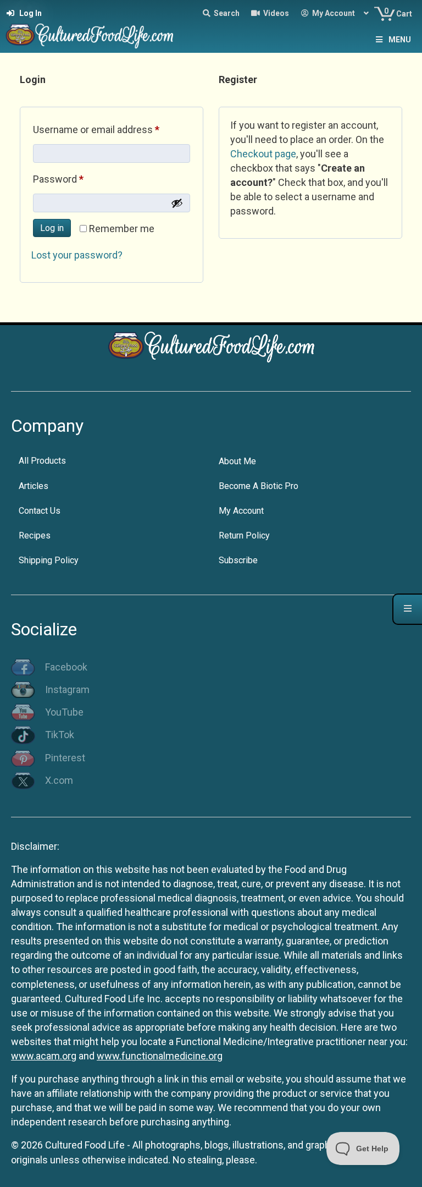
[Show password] (177, 203)
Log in (52, 228)
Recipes (35, 535)
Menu (399, 39)
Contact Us (39, 510)
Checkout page (263, 154)
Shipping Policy (49, 560)
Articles (33, 486)
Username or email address (111, 129)
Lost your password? (77, 255)
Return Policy (244, 535)
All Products (42, 460)
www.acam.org (43, 1056)
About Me (237, 461)
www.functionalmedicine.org (160, 1056)
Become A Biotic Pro (258, 486)
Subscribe (238, 560)
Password (77, 179)
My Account (241, 510)
